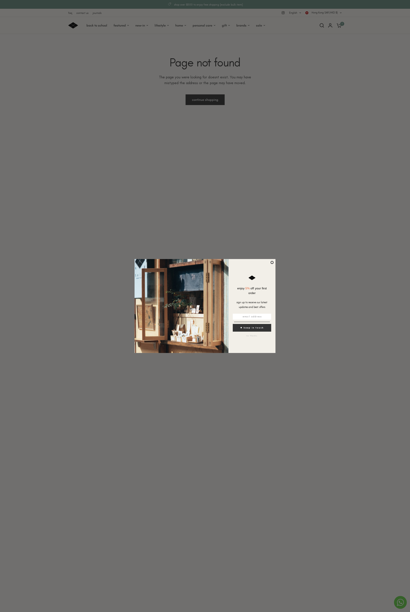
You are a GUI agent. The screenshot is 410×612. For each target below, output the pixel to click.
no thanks (252, 336)
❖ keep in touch (252, 327)
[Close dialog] (272, 262)
